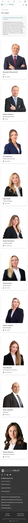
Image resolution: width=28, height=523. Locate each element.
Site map (7, 513)
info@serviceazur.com (7, 478)
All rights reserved (20, 515)
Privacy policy (7, 515)
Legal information (20, 513)
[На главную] (7, 4)
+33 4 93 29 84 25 (5, 481)
